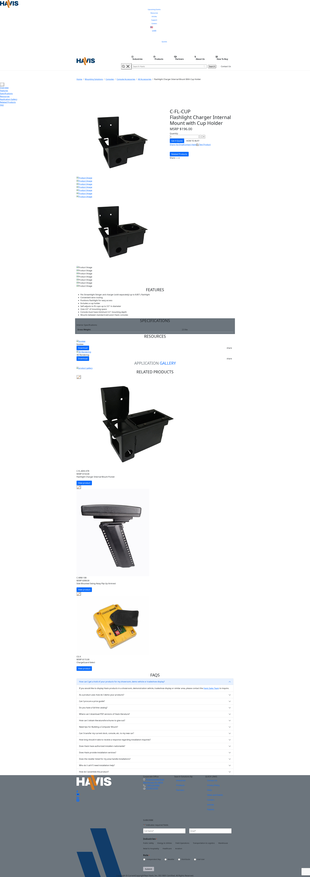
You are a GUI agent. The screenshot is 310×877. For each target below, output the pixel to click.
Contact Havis (190, 144)
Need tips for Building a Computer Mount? (98, 727)
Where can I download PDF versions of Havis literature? (104, 714)
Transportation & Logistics (202, 843)
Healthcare (165, 848)
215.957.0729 (152, 788)
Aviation (176, 848)
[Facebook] (77, 791)
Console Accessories (126, 79)
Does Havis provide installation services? (97, 752)
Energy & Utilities (162, 843)
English (156, 27)
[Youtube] (78, 794)
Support (154, 20)
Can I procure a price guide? (92, 701)
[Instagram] (78, 800)
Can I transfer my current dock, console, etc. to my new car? (106, 733)
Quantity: (174, 133)
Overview (4, 87)
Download (83, 348)
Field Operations (180, 843)
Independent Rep (152, 859)
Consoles (110, 79)
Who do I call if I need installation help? (97, 765)
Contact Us (226, 66)
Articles (154, 16)
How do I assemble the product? (94, 771)
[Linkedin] (78, 797)
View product (84, 483)
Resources (154, 13)
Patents (210, 809)
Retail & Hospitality (149, 848)
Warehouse (221, 843)
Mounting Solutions (94, 79)
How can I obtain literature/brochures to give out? (102, 720)
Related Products (8, 102)
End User (199, 859)
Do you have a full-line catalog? (93, 707)
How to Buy (222, 59)
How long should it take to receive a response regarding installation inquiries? (115, 739)
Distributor (183, 859)
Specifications (6, 93)
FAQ (2, 105)
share (229, 348)
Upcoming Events (154, 9)
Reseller (169, 859)
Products (159, 59)
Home (79, 79)
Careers (154, 23)
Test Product (205, 144)
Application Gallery (8, 99)
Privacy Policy (213, 785)
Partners (179, 59)
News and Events (215, 795)
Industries (138, 59)
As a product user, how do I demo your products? (101, 694)
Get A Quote (177, 140)
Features (4, 90)
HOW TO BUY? (192, 140)
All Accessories (144, 79)
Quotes (164, 42)
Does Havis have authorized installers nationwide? (102, 746)
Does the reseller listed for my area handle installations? (105, 759)
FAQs (209, 790)
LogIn (154, 30)
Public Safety (146, 843)
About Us (200, 59)
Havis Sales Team (211, 688)
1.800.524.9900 (152, 785)
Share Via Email (177, 144)
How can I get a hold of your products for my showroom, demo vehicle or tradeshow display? (122, 681)
